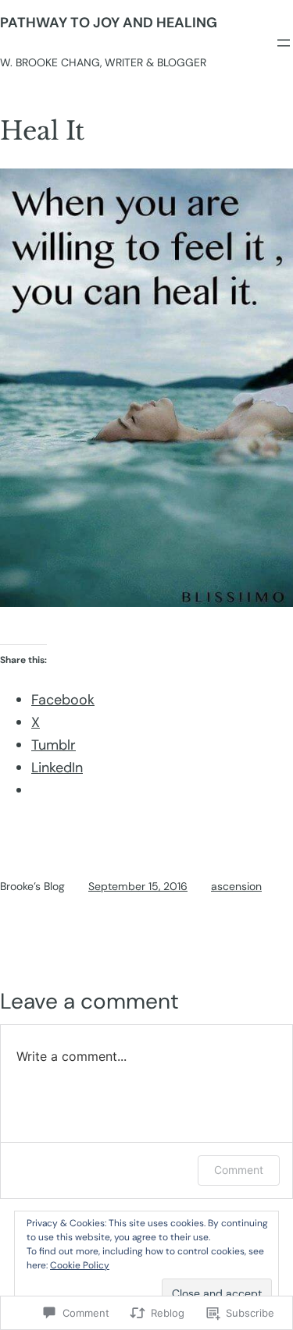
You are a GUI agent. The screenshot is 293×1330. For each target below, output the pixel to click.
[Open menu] (283, 43)
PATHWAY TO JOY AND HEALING (108, 22)
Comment (238, 1169)
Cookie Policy (79, 1265)
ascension (236, 886)
